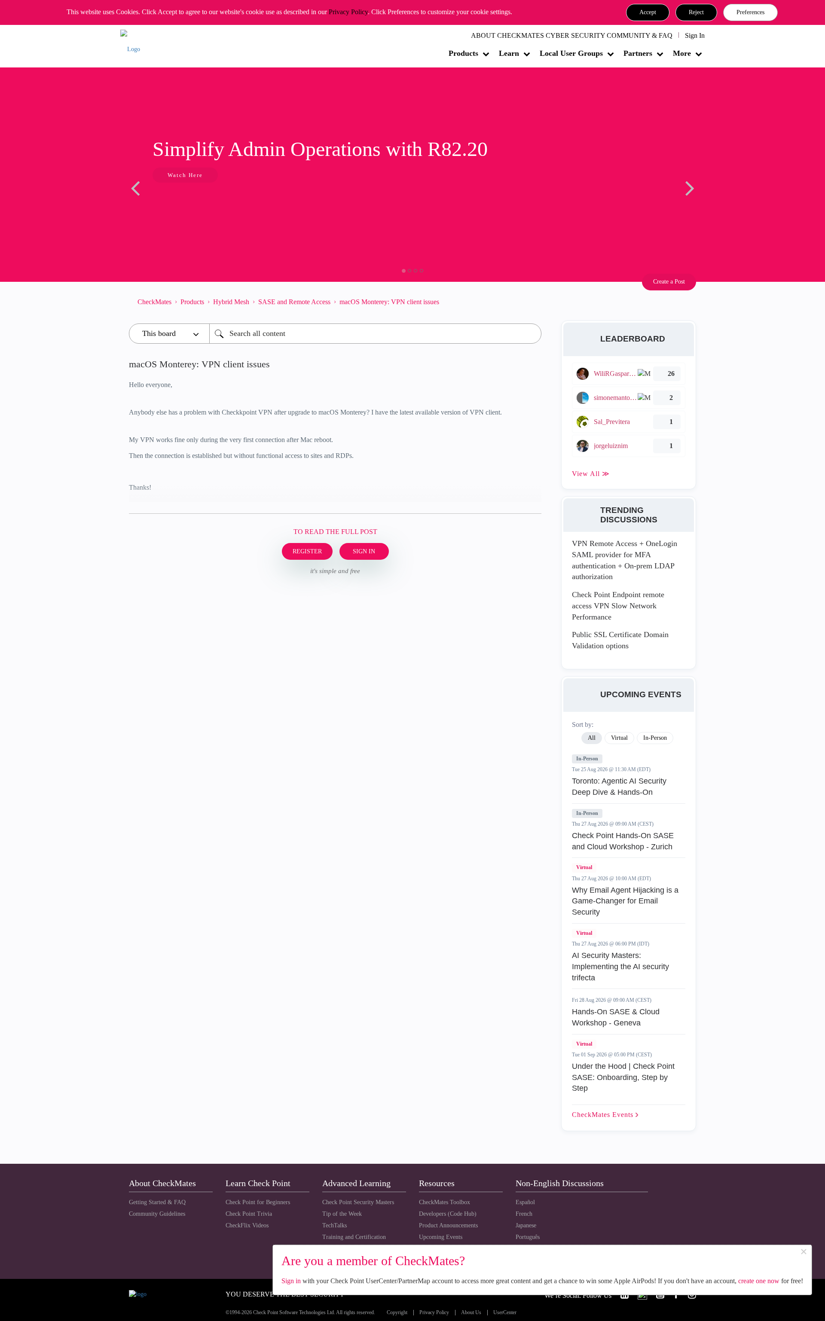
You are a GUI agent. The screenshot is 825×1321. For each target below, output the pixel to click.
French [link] (524, 1214)
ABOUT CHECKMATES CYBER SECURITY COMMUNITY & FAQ (571, 35)
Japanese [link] (526, 1225)
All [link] (592, 738)
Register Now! (190, 201)
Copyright (397, 1312)
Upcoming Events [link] (440, 1237)
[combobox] (375, 333)
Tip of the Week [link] (342, 1214)
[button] (647, 12)
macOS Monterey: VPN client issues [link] (389, 301)
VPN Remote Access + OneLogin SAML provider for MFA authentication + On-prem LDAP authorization (624, 560)
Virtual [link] (619, 738)
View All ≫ (591, 473)
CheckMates (154, 301)
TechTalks (334, 1225)
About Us (471, 1312)
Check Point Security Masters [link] (358, 1202)
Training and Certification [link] (354, 1237)
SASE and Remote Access (294, 301)
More (682, 53)
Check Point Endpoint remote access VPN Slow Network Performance (618, 605)
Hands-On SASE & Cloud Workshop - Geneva (616, 1017)
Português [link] (528, 1237)
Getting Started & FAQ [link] (157, 1202)
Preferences (750, 12)
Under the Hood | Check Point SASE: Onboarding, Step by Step (623, 1077)
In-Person (587, 759)
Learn (509, 53)
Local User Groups (571, 53)
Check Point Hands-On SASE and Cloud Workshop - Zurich (623, 841)
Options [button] (530, 301)
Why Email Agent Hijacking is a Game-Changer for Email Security (625, 901)
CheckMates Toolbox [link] (444, 1202)
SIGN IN (364, 551)
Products (463, 53)
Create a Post (669, 281)
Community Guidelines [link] (157, 1214)
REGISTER (307, 551)
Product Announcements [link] (448, 1225)
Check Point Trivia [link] (249, 1214)
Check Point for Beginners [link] (258, 1202)
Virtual (584, 867)
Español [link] (525, 1202)
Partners (637, 53)
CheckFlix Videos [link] (247, 1225)
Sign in (291, 1280)
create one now (758, 1280)
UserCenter (504, 1312)
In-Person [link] (655, 738)
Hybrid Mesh (231, 301)
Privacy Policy (348, 11)
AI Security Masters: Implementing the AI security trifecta (620, 966)
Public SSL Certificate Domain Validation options (620, 640)
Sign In (695, 35)
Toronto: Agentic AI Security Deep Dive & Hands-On (619, 786)
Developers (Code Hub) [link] (448, 1214)
